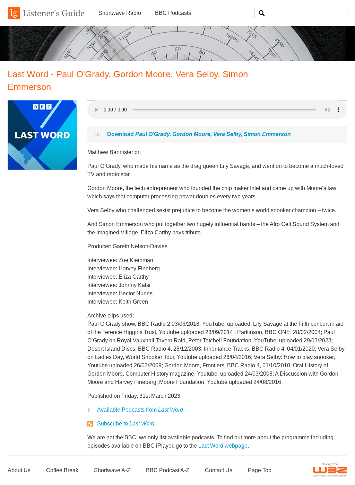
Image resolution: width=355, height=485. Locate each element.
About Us (19, 470)
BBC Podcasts (173, 13)
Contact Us (218, 470)
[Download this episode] (42, 168)
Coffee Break (62, 470)
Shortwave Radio (119, 13)
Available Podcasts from (140, 410)
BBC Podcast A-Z (167, 470)
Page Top (259, 470)
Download (199, 134)
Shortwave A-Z (112, 470)
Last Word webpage (223, 446)
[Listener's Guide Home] (46, 17)
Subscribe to (125, 423)
